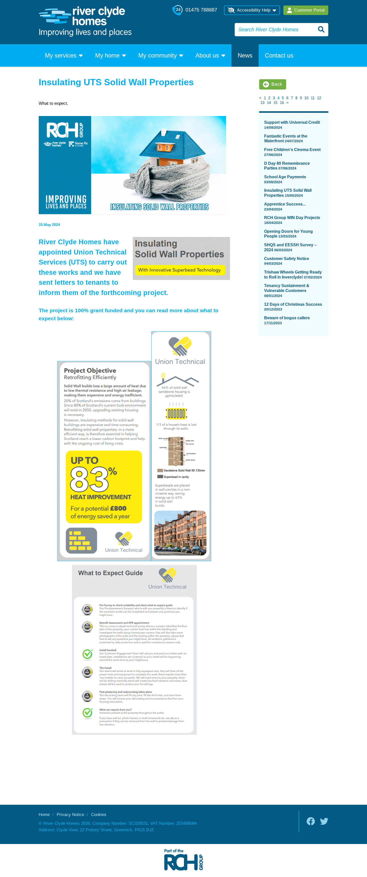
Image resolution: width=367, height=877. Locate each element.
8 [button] (296, 98)
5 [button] (283, 98)
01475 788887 (200, 9)
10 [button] (306, 98)
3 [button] (274, 98)
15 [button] (275, 102)
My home (107, 55)
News (245, 55)
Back (276, 84)
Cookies (98, 814)
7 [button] (292, 98)
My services (60, 55)
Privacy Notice (70, 814)
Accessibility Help (253, 10)
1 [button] (265, 98)
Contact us (279, 55)
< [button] (260, 98)
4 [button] (278, 98)
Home (44, 814)
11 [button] (313, 98)
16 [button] (282, 102)
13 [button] (262, 102)
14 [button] (269, 102)
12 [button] (319, 98)
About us (207, 55)
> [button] (287, 102)
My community (157, 55)
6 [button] (287, 98)
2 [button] (269, 98)
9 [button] (301, 98)
